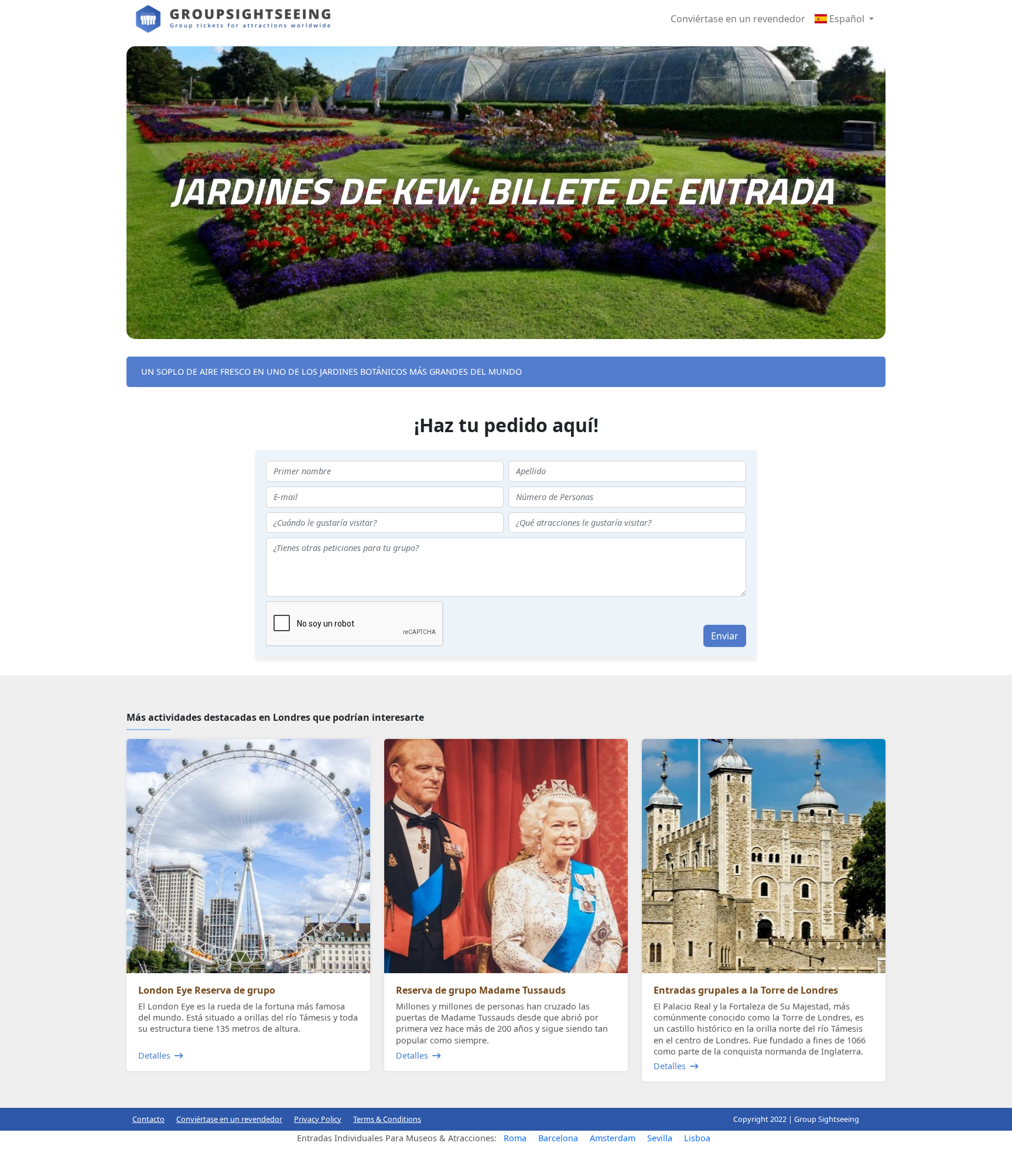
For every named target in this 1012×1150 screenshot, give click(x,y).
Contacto (148, 1119)
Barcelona (558, 1138)
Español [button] (847, 18)
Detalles (154, 1055)
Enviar (725, 635)
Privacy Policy (317, 1119)
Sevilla (659, 1138)
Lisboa (697, 1138)
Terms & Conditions (387, 1119)
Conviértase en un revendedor (738, 18)
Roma (515, 1138)
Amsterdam (612, 1138)
